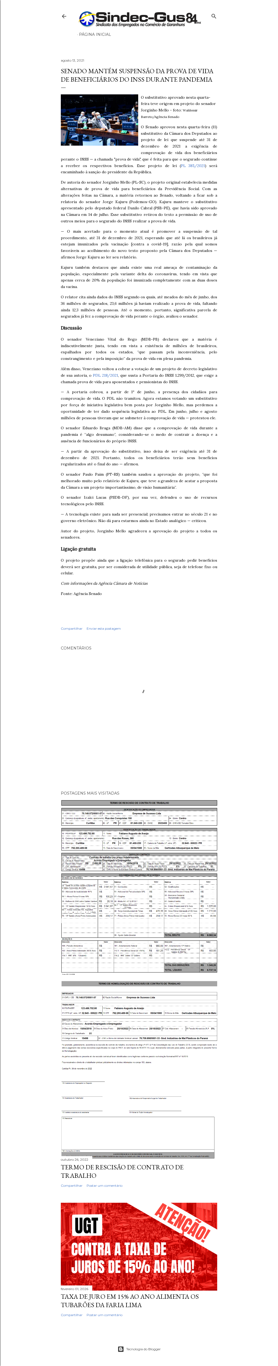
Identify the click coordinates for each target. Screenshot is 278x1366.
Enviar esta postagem (104, 628)
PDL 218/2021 (105, 375)
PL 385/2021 (193, 165)
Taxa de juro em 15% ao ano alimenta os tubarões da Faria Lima (130, 1300)
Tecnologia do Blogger (143, 1349)
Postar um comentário (104, 1185)
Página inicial (95, 34)
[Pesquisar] (214, 15)
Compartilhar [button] (72, 628)
